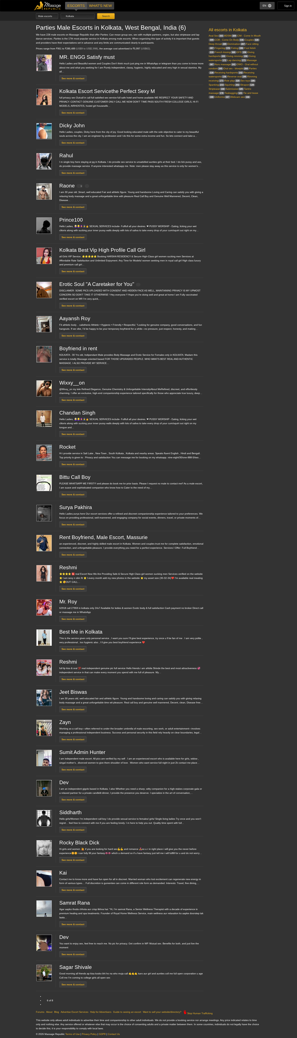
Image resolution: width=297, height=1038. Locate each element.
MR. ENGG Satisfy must (87, 57)
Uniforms (222, 97)
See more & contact (73, 78)
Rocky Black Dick (79, 842)
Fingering (222, 48)
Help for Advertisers (100, 1012)
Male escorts (45, 16)
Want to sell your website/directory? (162, 1012)
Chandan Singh (77, 413)
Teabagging (233, 93)
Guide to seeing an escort (127, 1012)
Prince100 (71, 220)
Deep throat (217, 44)
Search (105, 16)
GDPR (102, 1034)
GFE (241, 52)
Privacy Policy (89, 1034)
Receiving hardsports (229, 72)
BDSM (230, 35)
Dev (64, 782)
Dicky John (72, 125)
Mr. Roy (68, 601)
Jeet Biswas (73, 692)
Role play (231, 80)
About (49, 1012)
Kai (63, 873)
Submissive (234, 88)
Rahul (66, 155)
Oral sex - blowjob (235, 68)
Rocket (67, 447)
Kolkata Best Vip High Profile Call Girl (102, 250)
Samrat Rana (74, 903)
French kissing (225, 52)
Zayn (65, 722)
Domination (236, 44)
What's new (100, 6)
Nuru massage (225, 64)
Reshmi (68, 567)
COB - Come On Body (229, 39)
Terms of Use (72, 1034)
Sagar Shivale (75, 967)
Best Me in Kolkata (80, 632)
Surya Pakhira (75, 507)
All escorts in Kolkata (228, 29)
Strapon (247, 84)
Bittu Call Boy (74, 477)
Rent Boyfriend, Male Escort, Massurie (103, 537)
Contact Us (114, 1034)
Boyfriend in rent (78, 348)
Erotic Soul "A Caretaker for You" (96, 284)
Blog (56, 1012)
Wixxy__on (72, 383)
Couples (251, 39)
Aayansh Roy (74, 318)
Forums (40, 1012)
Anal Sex (216, 35)
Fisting (237, 48)
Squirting (232, 84)
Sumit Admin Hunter (82, 752)
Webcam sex (239, 97)
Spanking (216, 84)
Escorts (76, 6)
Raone (70, 185)
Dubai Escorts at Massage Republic (47, 5)
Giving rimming (237, 56)
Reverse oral (236, 76)
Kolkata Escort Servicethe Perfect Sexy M (107, 91)
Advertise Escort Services (74, 1012)
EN (264, 5)
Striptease (216, 88)
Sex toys (248, 80)
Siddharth (70, 812)
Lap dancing (236, 60)
